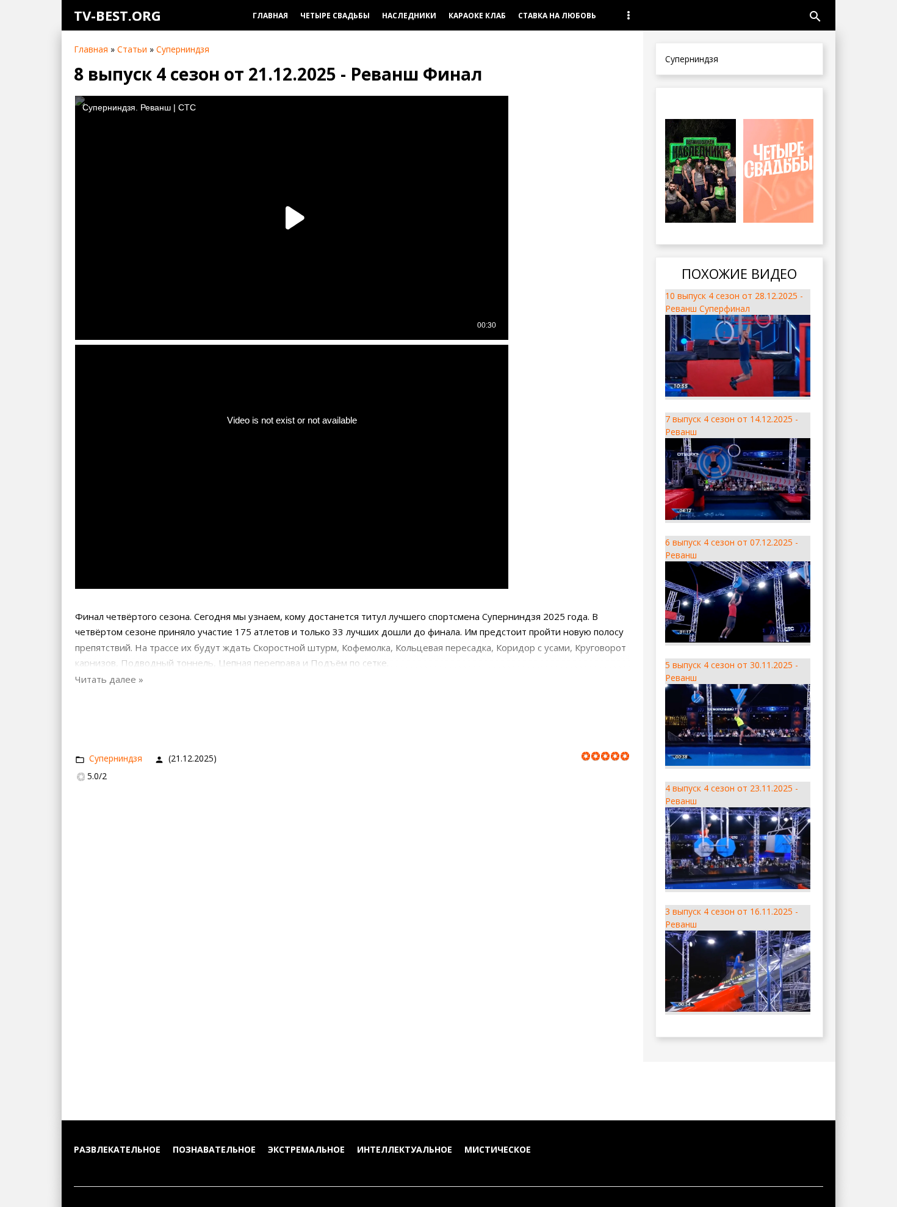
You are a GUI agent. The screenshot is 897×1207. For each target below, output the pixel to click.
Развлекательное (117, 1149)
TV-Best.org (117, 15)
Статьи (132, 49)
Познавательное (214, 1149)
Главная (91, 49)
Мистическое (497, 1149)
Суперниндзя (182, 49)
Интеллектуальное (404, 1149)
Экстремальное (306, 1149)
